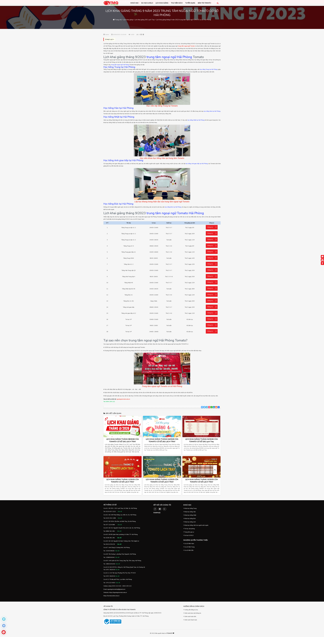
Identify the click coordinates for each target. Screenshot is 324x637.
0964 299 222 (127, 586)
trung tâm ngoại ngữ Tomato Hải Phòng (175, 213)
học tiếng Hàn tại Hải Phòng (212, 111)
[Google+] (164, 509)
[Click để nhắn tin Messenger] (4, 619)
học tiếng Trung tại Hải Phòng (208, 69)
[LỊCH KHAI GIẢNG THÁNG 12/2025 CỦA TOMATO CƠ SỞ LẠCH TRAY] (122, 467)
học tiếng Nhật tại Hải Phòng (196, 120)
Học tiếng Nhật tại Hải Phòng (118, 116)
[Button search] (217, 3)
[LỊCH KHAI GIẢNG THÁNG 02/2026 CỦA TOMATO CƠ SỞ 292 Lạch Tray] (201, 426)
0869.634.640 (110, 564)
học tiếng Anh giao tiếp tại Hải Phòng (197, 164)
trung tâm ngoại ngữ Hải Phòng (169, 57)
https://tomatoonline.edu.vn (111, 596)
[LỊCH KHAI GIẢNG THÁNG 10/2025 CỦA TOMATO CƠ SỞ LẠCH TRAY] (201, 467)
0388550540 (110, 557)
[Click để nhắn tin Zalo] (4, 625)
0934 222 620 (116, 586)
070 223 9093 (110, 583)
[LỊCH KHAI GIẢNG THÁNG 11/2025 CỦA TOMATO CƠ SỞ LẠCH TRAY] (162, 467)
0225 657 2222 (111, 511)
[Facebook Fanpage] (155, 509)
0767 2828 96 (110, 570)
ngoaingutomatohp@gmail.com (116, 589)
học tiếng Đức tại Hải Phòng (173, 207)
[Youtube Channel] (159, 509)
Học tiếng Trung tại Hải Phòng (119, 67)
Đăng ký (210, 227)
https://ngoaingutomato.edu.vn (118, 592)
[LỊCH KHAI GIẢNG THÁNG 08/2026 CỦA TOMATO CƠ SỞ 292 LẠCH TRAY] (122, 426)
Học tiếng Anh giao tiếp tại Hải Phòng (123, 160)
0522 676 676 (110, 544)
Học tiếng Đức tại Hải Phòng (118, 203)
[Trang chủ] (322, 257)
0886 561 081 (110, 531)
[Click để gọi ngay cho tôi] (3, 632)
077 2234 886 (110, 525)
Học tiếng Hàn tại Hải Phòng (118, 108)
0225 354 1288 (111, 518)
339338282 (111, 551)
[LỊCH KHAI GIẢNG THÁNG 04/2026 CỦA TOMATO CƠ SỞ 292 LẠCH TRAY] (162, 426)
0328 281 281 (110, 538)
